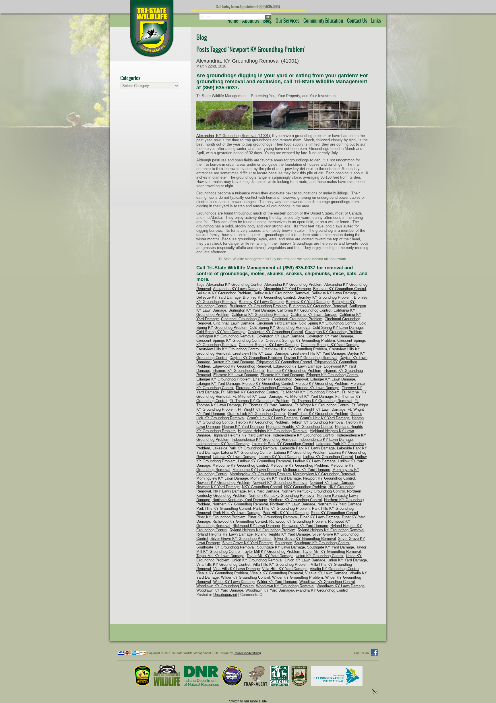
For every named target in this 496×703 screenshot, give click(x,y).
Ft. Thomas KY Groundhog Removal (322, 401)
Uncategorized (225, 594)
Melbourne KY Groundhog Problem (299, 465)
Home (232, 21)
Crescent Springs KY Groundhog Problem (300, 340)
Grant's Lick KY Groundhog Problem (318, 414)
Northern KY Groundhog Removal (240, 504)
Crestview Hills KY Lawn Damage (260, 353)
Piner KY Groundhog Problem (220, 517)
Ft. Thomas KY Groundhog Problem (259, 401)
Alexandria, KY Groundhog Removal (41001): (233, 136)
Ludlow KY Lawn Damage (314, 461)
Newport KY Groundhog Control (329, 478)
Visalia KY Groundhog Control (334, 569)
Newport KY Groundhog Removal (280, 482)
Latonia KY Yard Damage (280, 457)
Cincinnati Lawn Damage (233, 323)
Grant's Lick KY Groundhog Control (256, 414)
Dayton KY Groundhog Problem (256, 358)
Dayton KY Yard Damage (233, 362)
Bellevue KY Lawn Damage (334, 293)
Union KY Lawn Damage (305, 560)
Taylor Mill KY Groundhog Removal (332, 551)
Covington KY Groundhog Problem (333, 332)
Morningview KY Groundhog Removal (324, 474)
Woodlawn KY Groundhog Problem (225, 586)
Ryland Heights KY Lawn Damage (224, 534)
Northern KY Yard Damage (339, 504)
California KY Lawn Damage (314, 314)
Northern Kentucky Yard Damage (239, 500)
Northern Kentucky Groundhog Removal (282, 495)
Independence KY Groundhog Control (303, 435)
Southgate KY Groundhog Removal (225, 547)
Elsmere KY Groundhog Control (238, 370)
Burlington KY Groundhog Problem (258, 306)
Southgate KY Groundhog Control (322, 543)
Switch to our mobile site (248, 701)
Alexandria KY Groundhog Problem (293, 284)
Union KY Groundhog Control (320, 556)
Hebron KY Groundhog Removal (317, 422)
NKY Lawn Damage (229, 491)
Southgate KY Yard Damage (330, 547)
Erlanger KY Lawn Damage (332, 379)
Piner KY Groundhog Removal (273, 517)
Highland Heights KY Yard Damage (241, 435)
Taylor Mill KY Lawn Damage (220, 556)
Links (376, 21)
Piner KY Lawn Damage (320, 517)
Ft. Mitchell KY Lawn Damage (257, 396)
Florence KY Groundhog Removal (264, 388)
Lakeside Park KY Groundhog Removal (245, 448)
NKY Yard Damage (263, 491)
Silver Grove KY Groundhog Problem (241, 538)
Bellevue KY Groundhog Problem (223, 293)
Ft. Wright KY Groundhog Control (321, 405)
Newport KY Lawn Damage (332, 482)
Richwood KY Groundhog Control (239, 521)
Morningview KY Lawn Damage (222, 478)
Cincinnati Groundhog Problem (297, 319)
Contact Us (357, 21)
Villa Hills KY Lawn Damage (236, 569)
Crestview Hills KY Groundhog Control (227, 349)
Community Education (323, 21)
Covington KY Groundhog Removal (225, 336)
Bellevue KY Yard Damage (218, 297)
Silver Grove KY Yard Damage (247, 543)
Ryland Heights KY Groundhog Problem (262, 530)
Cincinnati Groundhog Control (245, 319)
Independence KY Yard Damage (222, 444)
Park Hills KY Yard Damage (286, 513)
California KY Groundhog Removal (260, 314)
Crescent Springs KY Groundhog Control (230, 340)
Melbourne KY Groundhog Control (240, 465)
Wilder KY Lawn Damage (234, 582)
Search (206, 17)
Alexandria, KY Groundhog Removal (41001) (247, 61)
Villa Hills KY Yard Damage (284, 569)
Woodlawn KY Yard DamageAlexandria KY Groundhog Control (296, 590)
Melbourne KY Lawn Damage (256, 470)
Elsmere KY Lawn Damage (235, 375)
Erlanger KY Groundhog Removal (280, 379)
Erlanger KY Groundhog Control (332, 375)
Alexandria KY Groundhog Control (234, 284)
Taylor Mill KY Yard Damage (270, 556)
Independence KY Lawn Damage (326, 439)
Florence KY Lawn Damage (316, 388)
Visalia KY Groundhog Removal (276, 573)
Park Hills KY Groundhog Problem (281, 508)
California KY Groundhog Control (304, 310)
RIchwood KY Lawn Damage (256, 526)
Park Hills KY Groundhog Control (223, 508)
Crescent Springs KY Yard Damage (330, 345)
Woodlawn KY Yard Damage (219, 590)
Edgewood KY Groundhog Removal (241, 366)
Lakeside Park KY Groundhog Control (283, 444)
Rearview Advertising (247, 652)
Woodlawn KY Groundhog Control (327, 582)
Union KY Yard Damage (347, 560)
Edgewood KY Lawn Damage (297, 366)
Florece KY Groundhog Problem (321, 383)
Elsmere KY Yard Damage (282, 375)
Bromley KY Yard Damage (308, 302)
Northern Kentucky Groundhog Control (313, 491)
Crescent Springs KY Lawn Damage (269, 345)
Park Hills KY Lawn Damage (236, 513)
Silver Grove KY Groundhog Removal (305, 538)
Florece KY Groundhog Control (267, 383)
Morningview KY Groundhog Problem (260, 474)
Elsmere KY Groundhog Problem (294, 370)
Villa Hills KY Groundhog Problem (281, 564)
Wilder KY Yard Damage (277, 582)
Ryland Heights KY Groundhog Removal (331, 530)
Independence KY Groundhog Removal (264, 439)
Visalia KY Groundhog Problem (222, 573)
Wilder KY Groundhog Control (245, 577)
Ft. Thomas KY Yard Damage (267, 405)
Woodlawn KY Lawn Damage (341, 586)
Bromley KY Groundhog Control (269, 297)
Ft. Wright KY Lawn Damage (321, 409)
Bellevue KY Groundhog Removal (281, 293)
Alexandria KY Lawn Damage (237, 289)
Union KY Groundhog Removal (257, 560)
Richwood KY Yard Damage (305, 526)
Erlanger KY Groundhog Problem (223, 379)
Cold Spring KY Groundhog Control (327, 323)
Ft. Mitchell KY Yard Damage (308, 396)
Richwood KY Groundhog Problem (297, 521)
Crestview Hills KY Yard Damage (317, 353)
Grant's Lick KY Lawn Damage (272, 418)
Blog (267, 21)
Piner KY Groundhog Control (334, 513)
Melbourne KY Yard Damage (306, 470)
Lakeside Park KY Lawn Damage (307, 448)
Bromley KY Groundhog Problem (324, 297)
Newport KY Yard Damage (218, 487)
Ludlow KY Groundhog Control (328, 457)
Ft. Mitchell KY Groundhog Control (249, 392)
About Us (250, 21)
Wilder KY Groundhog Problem (297, 577)
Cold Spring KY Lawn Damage (338, 327)
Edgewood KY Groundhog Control (284, 362)
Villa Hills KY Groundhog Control (223, 564)
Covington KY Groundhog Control (275, 332)
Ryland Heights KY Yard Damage (282, 534)
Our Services (287, 21)
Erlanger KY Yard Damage (218, 383)
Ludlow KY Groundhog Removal (264, 461)
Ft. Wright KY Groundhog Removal (267, 409)
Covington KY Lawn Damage (280, 336)
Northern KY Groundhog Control (295, 500)
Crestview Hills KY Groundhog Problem (294, 349)
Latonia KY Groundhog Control (246, 452)
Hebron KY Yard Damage (243, 426)
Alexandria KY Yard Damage (287, 289)
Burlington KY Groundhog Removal (318, 306)
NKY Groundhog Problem (305, 487)
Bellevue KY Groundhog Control (339, 289)
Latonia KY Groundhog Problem (300, 452)
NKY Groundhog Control (262, 487)
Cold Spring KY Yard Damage (220, 332)
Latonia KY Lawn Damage (234, 457)
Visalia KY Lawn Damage (326, 573)
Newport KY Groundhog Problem (223, 482)
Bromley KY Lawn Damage (261, 302)
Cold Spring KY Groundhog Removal (280, 327)
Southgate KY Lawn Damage (281, 547)
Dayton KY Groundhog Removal (310, 358)
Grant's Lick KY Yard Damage (325, 418)
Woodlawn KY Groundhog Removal (285, 586)
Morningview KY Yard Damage (275, 478)
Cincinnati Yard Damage (277, 323)
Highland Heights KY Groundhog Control (299, 426)
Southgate (283, 543)
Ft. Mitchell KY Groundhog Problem (310, 392)
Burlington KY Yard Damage (251, 310)
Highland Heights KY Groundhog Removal (272, 431)
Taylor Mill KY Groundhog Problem (271, 551)
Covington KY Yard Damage (330, 336)
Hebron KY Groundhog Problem (262, 422)
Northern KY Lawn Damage (292, 504)
